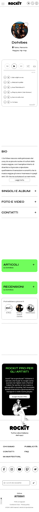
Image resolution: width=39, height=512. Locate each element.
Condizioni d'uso (15, 504)
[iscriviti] (34, 483)
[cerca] (32, 3)
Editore (18, 494)
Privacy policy (25, 504)
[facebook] (4, 469)
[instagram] (12, 469)
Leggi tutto (19, 180)
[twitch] (27, 469)
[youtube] (19, 469)
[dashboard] (36, 3)
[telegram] (35, 469)
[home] (15, 3)
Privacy (1, 501)
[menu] (2, 3)
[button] (5, 311)
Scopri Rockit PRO (19, 396)
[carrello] (28, 3)
